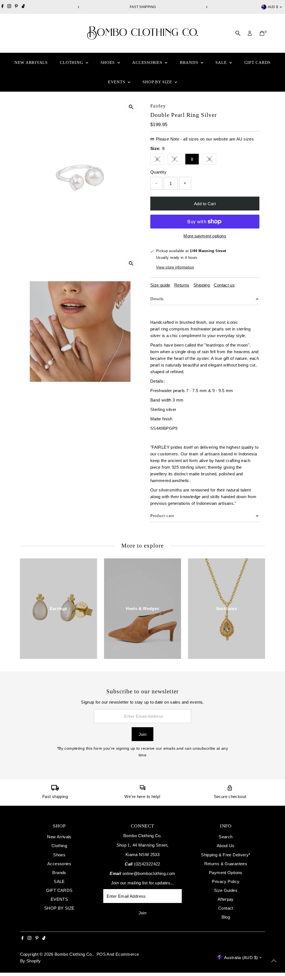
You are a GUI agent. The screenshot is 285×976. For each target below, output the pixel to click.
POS (101, 954)
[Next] (206, 7)
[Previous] (78, 7)
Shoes (108, 62)
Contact (225, 908)
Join (143, 734)
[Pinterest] (16, 7)
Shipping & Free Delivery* (225, 854)
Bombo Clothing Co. (74, 954)
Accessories (147, 62)
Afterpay (226, 899)
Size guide (160, 285)
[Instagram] (9, 7)
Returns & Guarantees (225, 863)
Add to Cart (205, 203)
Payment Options (225, 872)
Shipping (201, 285)
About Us (226, 845)
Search (225, 836)
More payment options (204, 236)
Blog (226, 917)
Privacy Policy (225, 881)
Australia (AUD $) (241, 957)
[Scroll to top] (273, 960)
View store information (175, 267)
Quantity (158, 172)
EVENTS (117, 82)
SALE (221, 62)
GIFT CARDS (257, 62)
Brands (189, 62)
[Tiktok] (23, 7)
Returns (182, 285)
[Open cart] (262, 33)
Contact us (224, 285)
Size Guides (225, 890)
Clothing (72, 62)
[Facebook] (2, 7)
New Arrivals (31, 62)
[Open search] (237, 33)
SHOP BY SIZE (157, 82)
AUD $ (273, 7)
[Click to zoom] (131, 107)
